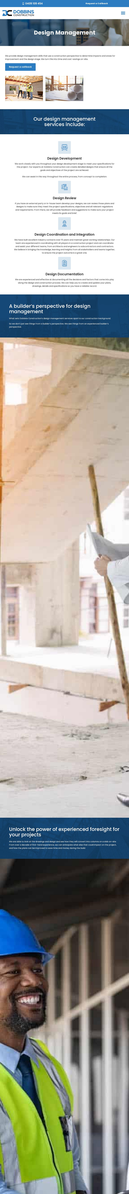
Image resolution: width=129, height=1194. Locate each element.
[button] (123, 13)
